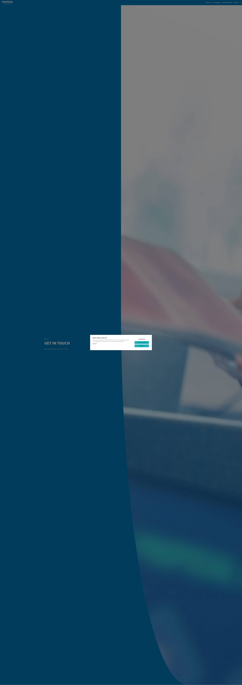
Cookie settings (141, 339)
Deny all (142, 345)
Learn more (95, 343)
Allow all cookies (141, 342)
